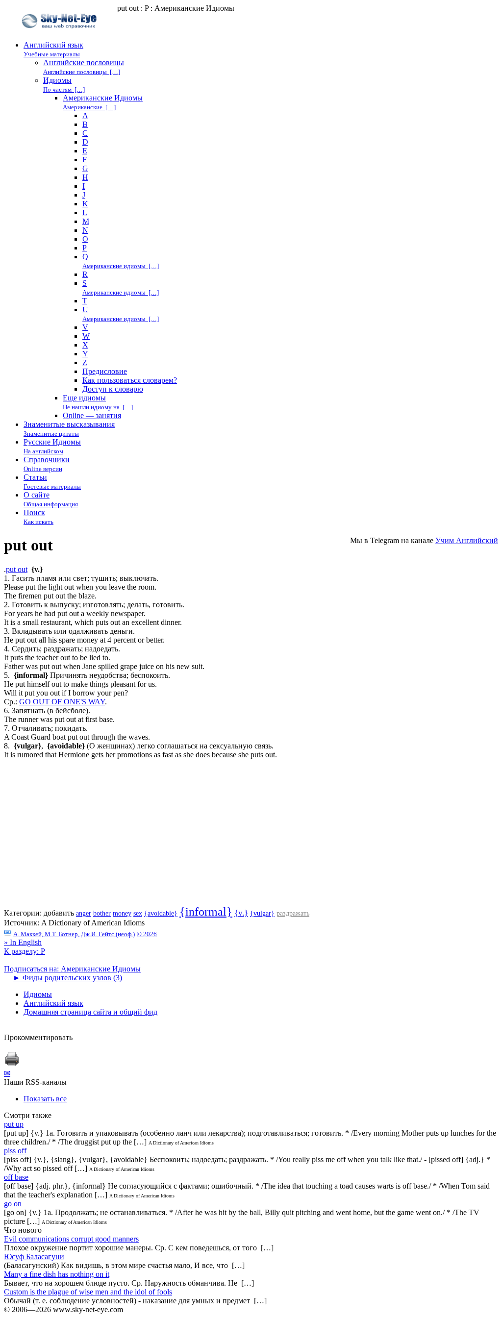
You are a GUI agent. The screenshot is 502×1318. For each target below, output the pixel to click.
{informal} (205, 911)
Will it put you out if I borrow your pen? (66, 693)
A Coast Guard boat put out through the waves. (77, 737)
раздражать (292, 913)
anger (83, 913)
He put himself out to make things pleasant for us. (80, 684)
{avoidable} (160, 913)
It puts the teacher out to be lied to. (57, 657)
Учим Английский (466, 540)
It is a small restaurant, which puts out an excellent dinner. (93, 622)
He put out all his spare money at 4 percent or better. (84, 640)
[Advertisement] (251, 836)
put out (16, 569)
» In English (23, 942)
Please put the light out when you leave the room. (80, 587)
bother (102, 913)
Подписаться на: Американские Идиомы (72, 969)
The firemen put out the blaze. (50, 596)
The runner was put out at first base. (59, 719)
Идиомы (38, 994)
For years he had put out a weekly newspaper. (75, 613)
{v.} (241, 913)
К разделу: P (24, 951)
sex (137, 913)
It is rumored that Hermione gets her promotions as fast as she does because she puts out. (140, 754)
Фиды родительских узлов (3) (67, 977)
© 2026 (147, 934)
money (122, 913)
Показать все (45, 1098)
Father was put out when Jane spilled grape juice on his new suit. (104, 666)
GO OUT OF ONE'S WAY (62, 701)
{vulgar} (262, 913)
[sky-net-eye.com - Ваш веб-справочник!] (60, 36)
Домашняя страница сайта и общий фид (90, 1012)
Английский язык (53, 1003)
